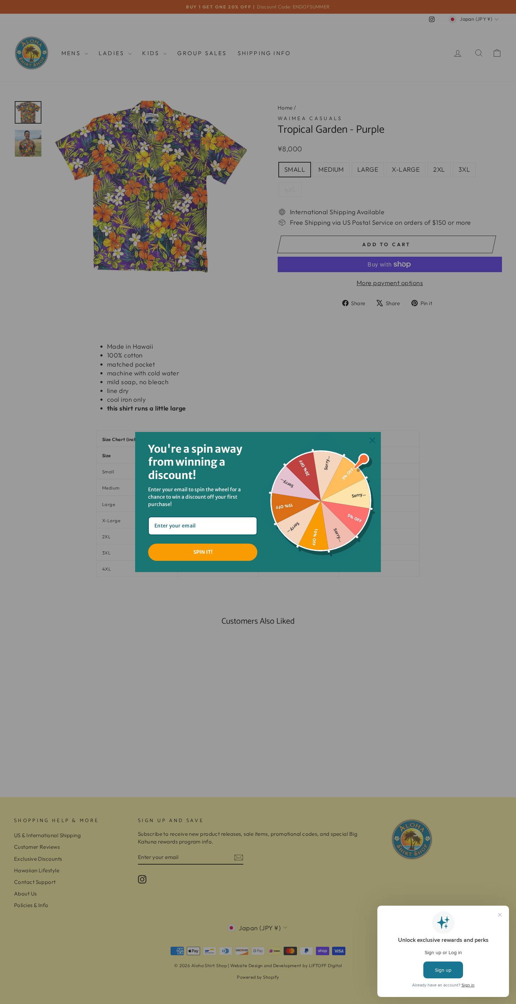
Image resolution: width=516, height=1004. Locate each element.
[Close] (372, 440)
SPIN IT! (202, 552)
